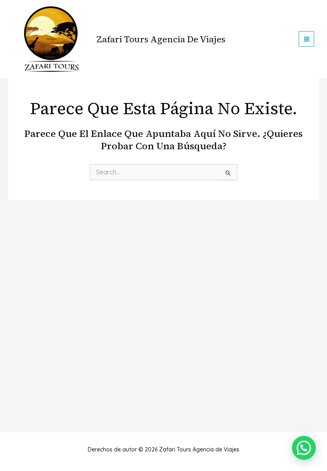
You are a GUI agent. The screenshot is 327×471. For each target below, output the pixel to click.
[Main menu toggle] (306, 39)
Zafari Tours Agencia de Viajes (161, 39)
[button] (304, 448)
